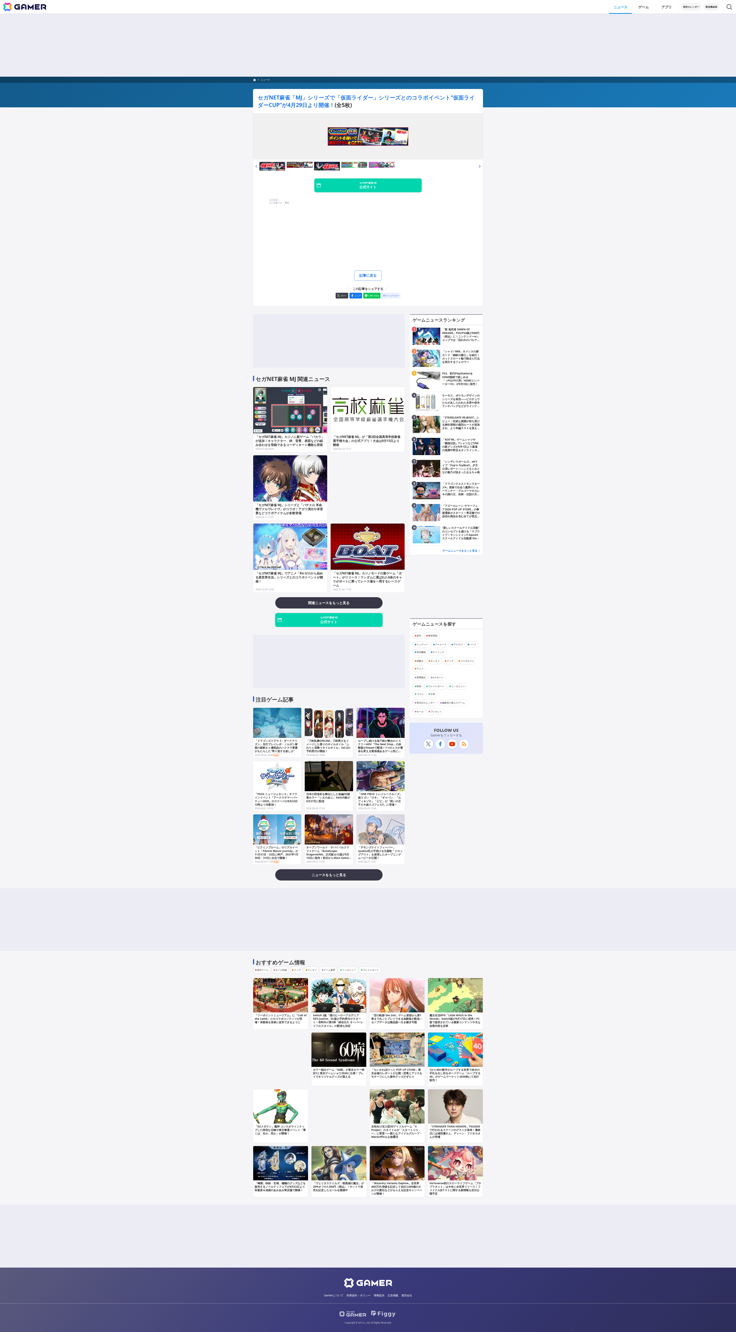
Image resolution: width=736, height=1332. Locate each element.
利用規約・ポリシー (359, 1295)
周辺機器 (421, 652)
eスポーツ (438, 677)
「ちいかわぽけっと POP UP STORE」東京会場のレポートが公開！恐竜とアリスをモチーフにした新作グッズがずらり (396, 1073)
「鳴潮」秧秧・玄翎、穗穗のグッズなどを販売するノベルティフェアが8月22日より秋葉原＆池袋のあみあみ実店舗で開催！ (280, 1186)
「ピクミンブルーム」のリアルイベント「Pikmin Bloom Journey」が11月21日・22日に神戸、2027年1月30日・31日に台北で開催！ (276, 852)
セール (420, 711)
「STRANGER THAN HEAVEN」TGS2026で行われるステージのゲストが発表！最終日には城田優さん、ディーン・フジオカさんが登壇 (455, 1132)
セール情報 (281, 970)
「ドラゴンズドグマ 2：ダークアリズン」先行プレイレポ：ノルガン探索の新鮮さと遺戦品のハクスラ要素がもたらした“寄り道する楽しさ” (276, 746)
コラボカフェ (467, 661)
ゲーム (643, 7)
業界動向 (421, 677)
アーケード (441, 644)
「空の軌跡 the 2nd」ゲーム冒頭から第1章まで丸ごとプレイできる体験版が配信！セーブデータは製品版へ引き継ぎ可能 (396, 1018)
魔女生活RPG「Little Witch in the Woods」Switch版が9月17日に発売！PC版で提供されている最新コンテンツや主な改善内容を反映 (455, 1020)
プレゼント (436, 711)
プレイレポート (436, 686)
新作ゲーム (263, 970)
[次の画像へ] (368, 136)
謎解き (420, 661)
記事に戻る (368, 275)
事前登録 (432, 635)
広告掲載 (393, 1295)
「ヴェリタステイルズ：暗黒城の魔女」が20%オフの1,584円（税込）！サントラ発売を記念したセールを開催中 (338, 1186)
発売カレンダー (691, 6)
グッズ (450, 661)
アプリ (666, 7)
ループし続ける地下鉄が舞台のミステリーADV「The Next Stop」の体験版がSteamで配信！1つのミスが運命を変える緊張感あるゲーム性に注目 (380, 747)
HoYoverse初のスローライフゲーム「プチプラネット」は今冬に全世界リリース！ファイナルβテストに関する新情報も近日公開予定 (455, 1188)
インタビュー (458, 686)
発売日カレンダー (426, 702)
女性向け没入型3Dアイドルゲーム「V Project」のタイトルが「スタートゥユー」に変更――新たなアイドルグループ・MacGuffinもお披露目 (396, 1132)
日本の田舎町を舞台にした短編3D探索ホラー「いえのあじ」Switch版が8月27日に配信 (328, 797)
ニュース (621, 7)
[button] (256, 166)
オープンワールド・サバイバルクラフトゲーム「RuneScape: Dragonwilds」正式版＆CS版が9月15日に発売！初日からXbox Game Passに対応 (327, 854)
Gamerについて (333, 1295)
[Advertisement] (368, 45)
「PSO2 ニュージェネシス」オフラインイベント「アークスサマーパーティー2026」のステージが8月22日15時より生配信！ (276, 799)
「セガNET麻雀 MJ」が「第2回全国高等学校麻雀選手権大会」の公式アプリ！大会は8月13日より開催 (366, 441)
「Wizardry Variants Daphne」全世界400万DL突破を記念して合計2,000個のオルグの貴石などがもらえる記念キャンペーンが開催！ (396, 1188)
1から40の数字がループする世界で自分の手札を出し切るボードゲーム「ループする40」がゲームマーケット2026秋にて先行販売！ (455, 1075)
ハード (473, 644)
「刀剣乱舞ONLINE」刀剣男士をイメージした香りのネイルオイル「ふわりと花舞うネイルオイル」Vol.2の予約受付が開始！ (328, 746)
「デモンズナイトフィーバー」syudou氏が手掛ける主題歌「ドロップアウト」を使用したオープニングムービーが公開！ (380, 852)
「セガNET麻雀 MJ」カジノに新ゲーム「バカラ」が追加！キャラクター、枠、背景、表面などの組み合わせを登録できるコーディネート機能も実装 (289, 441)
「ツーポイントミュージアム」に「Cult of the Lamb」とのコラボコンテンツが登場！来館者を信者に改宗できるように (280, 1018)
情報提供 (379, 1295)
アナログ (458, 644)
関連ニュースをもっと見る (329, 602)
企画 (432, 694)
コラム (420, 694)
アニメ (420, 668)
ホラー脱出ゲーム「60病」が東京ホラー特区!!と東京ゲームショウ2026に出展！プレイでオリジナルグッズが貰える (338, 1073)
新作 (419, 635)
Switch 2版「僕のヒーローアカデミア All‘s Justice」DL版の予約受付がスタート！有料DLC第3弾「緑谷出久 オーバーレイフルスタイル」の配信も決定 (338, 1020)
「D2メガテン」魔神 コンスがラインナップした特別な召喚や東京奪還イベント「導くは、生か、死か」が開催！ (280, 1130)
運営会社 (406, 1295)
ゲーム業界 (329, 970)
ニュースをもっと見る (329, 874)
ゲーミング (438, 652)
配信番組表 (711, 6)
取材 (419, 686)
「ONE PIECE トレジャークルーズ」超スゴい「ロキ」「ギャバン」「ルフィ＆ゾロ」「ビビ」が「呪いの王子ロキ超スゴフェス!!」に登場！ (380, 799)
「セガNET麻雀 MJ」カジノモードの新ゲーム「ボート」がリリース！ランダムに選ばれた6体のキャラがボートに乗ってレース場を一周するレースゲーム (367, 579)
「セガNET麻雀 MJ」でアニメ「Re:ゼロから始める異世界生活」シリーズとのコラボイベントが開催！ (289, 577)
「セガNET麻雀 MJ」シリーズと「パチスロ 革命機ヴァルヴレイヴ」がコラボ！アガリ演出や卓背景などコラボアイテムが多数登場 (289, 509)
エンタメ (435, 661)
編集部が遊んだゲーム (453, 702)
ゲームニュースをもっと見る (460, 550)
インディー (422, 644)
